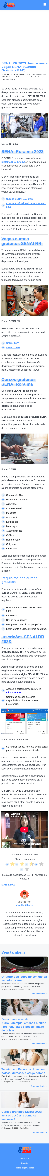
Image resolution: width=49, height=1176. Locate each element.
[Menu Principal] (45, 5)
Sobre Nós (24, 1158)
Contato (24, 1163)
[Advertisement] (24, 35)
